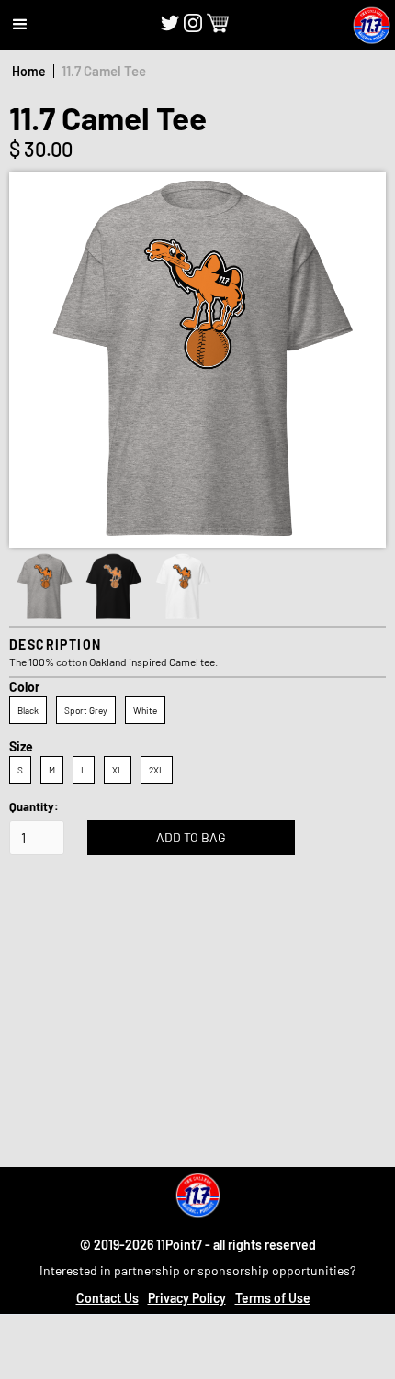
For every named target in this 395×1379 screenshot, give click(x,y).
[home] (371, 25)
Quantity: (34, 806)
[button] (20, 25)
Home (29, 71)
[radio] (28, 710)
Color (24, 687)
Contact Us (107, 1298)
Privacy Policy (187, 1298)
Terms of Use (272, 1298)
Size (21, 746)
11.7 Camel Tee (104, 71)
